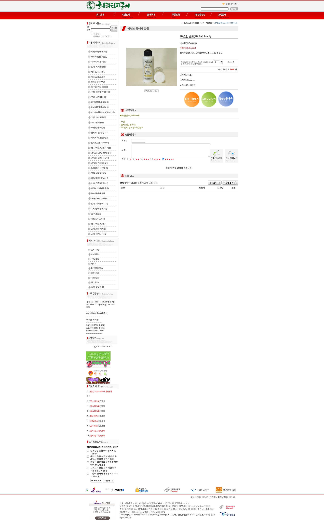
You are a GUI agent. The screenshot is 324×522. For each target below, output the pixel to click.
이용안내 (231, 497)
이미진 (186, 503)
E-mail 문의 (101, 313)
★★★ (146, 159)
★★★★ (157, 159)
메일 (128, 515)
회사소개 (195, 497)
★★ (138, 159)
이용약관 (204, 497)
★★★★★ (169, 159)
